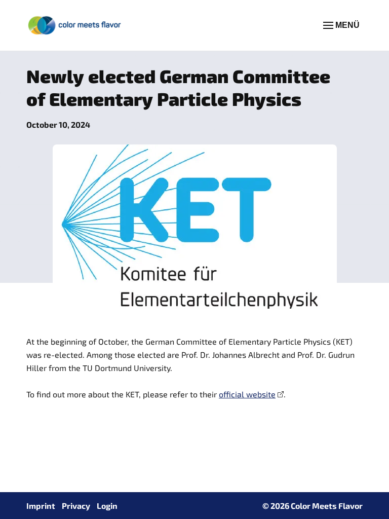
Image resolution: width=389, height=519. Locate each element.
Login (107, 505)
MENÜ (346, 25)
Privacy (76, 505)
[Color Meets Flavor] (75, 25)
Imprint (40, 505)
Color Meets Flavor (327, 505)
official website (247, 394)
